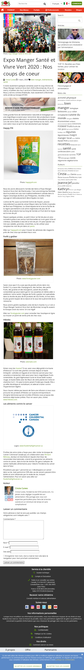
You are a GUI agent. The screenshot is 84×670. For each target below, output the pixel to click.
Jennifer (75, 183)
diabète (76, 118)
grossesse (70, 129)
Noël (65, 141)
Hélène (63, 179)
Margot (79, 189)
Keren (71, 189)
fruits (70, 126)
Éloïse (60, 177)
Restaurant (73, 145)
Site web (6, 552)
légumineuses (63, 135)
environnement (62, 124)
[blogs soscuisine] (50, 607)
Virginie (68, 196)
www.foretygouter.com (31, 278)
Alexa (66, 168)
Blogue (79, 10)
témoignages (65, 158)
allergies (79, 100)
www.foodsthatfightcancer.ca (31, 446)
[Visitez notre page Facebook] (27, 607)
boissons (62, 111)
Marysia (60, 194)
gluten (64, 129)
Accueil (2, 10)
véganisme (62, 160)
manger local (65, 137)
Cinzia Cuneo (10, 80)
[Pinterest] (9, 499)
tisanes (19, 368)
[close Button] (82, 654)
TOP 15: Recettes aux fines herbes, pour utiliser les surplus (69, 66)
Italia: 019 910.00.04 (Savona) (42, 591)
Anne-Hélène (77, 168)
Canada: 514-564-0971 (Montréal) (43, 582)
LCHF (64, 132)
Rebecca (79, 194)
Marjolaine (76, 192)
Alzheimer (61, 104)
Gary (59, 179)
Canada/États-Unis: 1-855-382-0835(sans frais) (42, 585)
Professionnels (53, 10)
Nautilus (65, 194)
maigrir (73, 134)
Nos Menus (24, 10)
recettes (64, 144)
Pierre (74, 194)
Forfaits (37, 10)
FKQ (76, 177)
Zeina (72, 196)
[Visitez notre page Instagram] (33, 607)
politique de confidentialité (65, 660)
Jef (70, 183)
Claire (68, 174)
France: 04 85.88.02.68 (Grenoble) (43, 589)
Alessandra (61, 168)
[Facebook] (9, 497)
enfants (72, 121)
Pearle (70, 194)
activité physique (67, 97)
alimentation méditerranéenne (67, 100)
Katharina (68, 186)
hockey (60, 132)
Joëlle (63, 186)
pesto (32, 226)
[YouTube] (11, 499)
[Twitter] (6, 497)
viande (72, 158)
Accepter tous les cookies (58, 666)
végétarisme (72, 160)
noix (73, 138)
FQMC (80, 177)
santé (5, 82)
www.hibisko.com (10, 399)
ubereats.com (31, 362)
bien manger (36, 80)
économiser (63, 121)
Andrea (70, 169)
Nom (5, 543)
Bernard (76, 171)
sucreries (72, 155)
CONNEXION (76, 3)
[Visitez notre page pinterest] (38, 607)
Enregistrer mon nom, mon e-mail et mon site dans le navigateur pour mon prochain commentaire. (25, 557)
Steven (60, 196)
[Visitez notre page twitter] (44, 607)
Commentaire (9, 519)
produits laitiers (73, 141)
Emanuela (66, 177)
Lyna (75, 189)
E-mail (6, 547)
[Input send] (45, 4)
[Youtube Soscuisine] (55, 607)
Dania (73, 174)
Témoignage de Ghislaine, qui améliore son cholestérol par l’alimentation (70, 44)
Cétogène (69, 118)
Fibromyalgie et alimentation (64, 87)
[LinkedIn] (11, 497)
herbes (76, 129)
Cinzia (62, 174)
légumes (71, 131)
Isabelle (68, 179)
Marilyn (70, 192)
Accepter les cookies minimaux (28, 666)
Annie (59, 171)
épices (70, 124)
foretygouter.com (17, 313)
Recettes (68, 10)
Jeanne (62, 183)
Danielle (78, 174)
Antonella (64, 171)
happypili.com (31, 182)
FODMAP (11, 10)
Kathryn (63, 189)
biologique (74, 108)
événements (47, 80)
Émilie (72, 177)
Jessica (60, 186)
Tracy (63, 196)
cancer (69, 112)
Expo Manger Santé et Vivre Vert (19, 54)
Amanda (70, 171)
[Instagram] (6, 499)
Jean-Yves (73, 180)
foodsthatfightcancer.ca (12, 479)
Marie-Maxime (63, 192)
